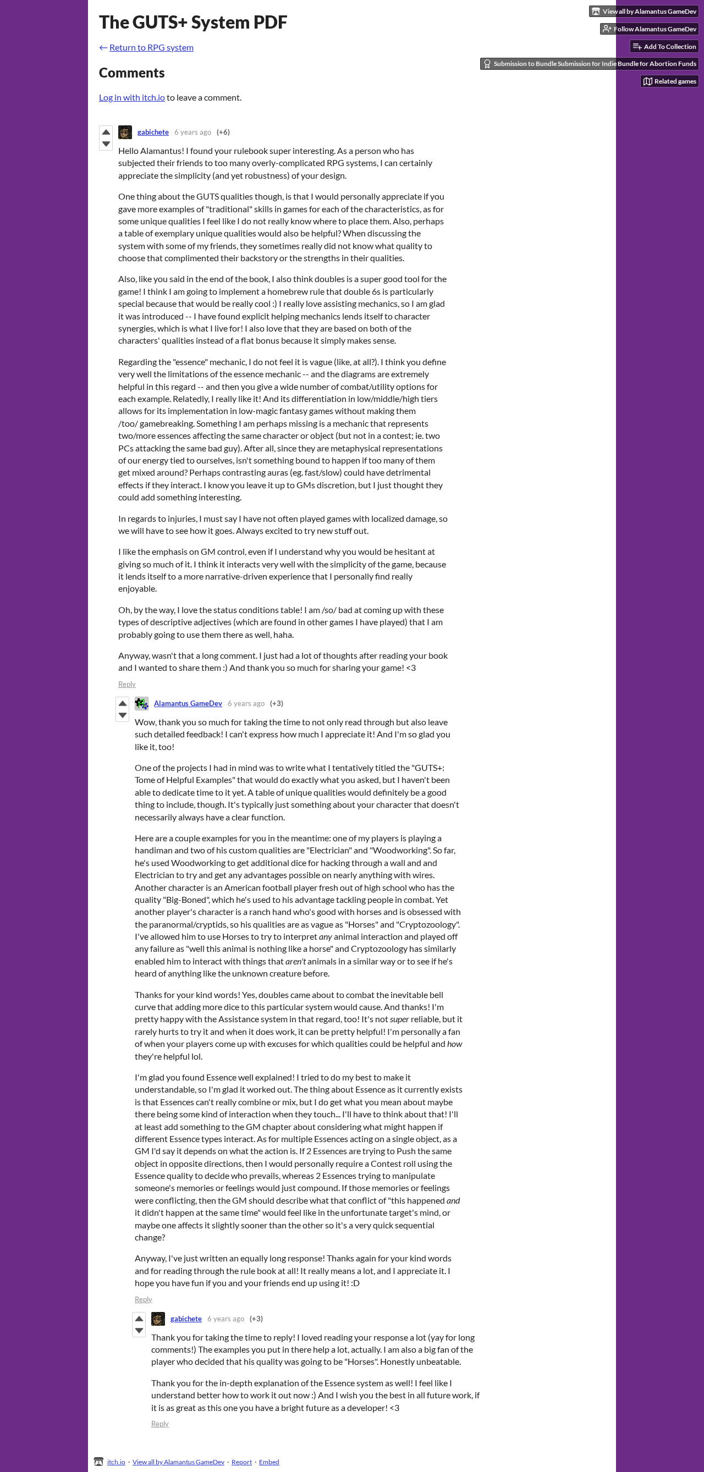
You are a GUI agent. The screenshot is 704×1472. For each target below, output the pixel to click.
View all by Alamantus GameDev (178, 1462)
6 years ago (192, 132)
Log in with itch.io (132, 97)
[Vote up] (106, 132)
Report (242, 1462)
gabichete (153, 132)
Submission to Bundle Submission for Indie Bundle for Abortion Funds (595, 63)
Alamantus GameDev (188, 703)
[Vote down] (106, 144)
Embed (269, 1462)
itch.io (116, 1462)
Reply (127, 684)
